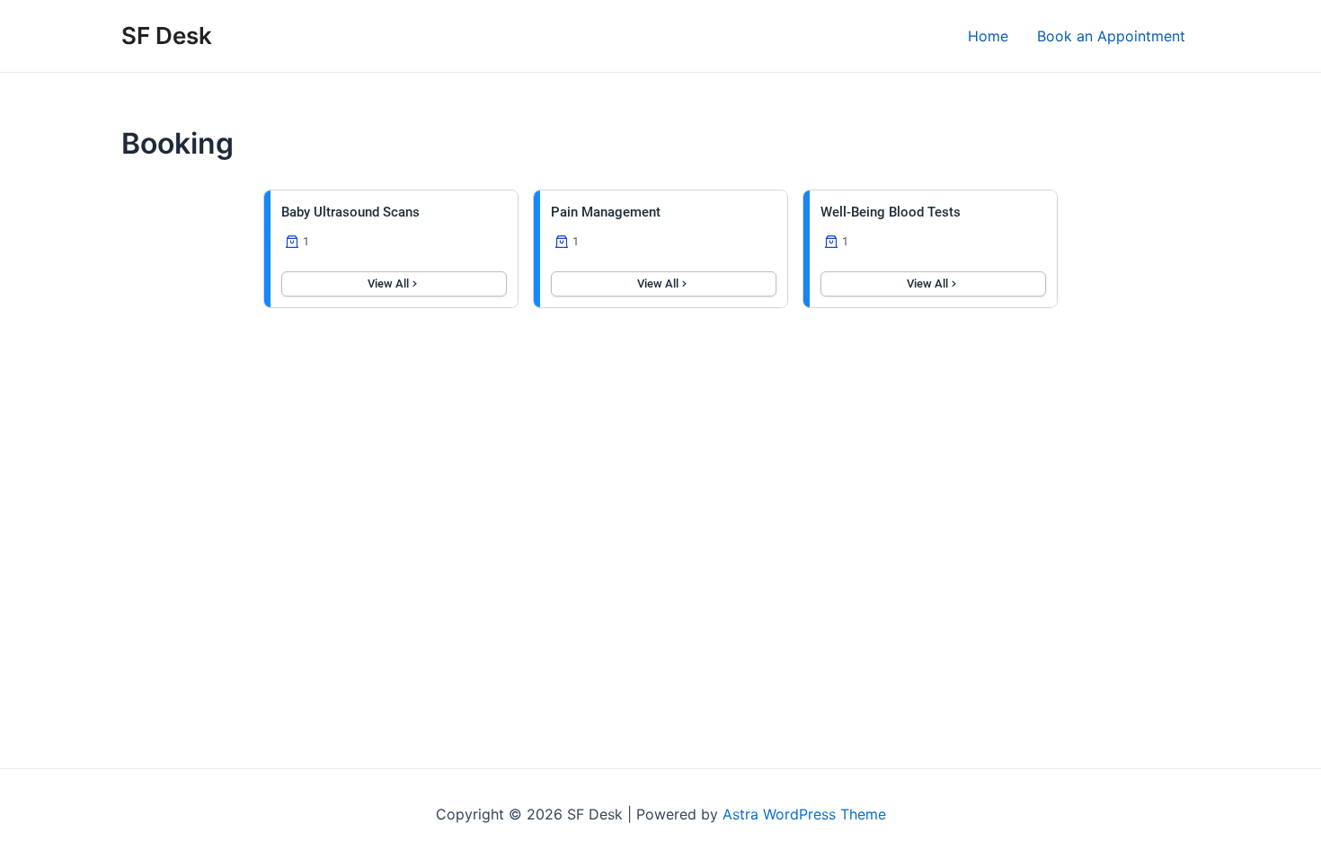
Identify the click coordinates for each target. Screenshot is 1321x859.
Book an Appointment (1111, 36)
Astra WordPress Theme (804, 814)
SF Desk (166, 35)
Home (988, 36)
